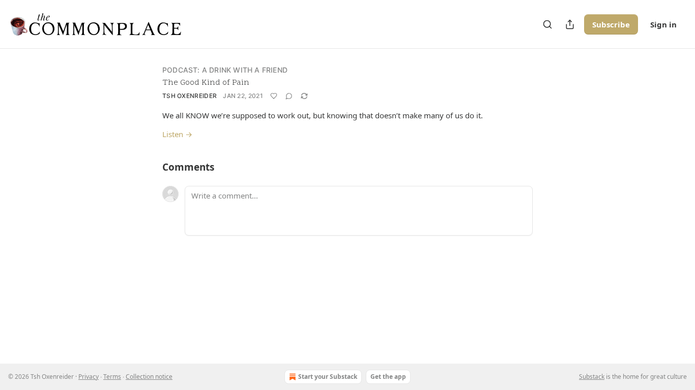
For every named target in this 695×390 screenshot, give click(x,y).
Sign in (663, 24)
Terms (112, 376)
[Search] (547, 24)
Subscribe (611, 24)
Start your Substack (327, 376)
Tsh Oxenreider (189, 96)
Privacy (88, 376)
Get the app (388, 376)
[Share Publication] (570, 24)
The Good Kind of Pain (205, 82)
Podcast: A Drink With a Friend (224, 70)
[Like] (273, 96)
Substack (591, 376)
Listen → (177, 134)
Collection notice (149, 376)
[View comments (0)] (289, 96)
